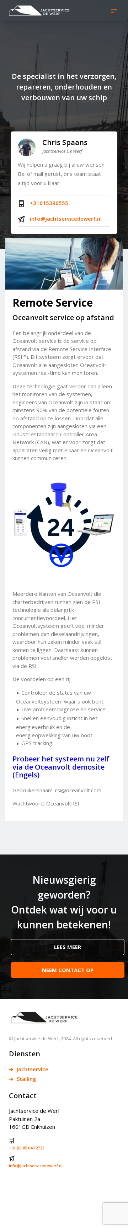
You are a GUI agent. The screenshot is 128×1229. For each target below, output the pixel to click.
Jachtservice (31, 1069)
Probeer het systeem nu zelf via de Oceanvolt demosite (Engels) (61, 767)
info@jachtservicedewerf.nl (65, 218)
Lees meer (67, 946)
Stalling (25, 1078)
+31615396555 (48, 202)
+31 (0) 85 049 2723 (26, 1147)
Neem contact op (68, 970)
